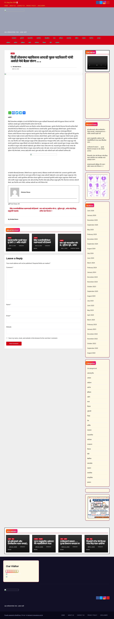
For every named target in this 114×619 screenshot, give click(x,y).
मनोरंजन (37, 42)
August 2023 (91, 296)
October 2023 (91, 286)
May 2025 (90, 229)
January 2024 (91, 272)
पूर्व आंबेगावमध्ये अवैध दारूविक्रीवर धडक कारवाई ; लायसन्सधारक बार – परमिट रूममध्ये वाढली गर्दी (96, 131)
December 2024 (92, 239)
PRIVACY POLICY (31, 5)
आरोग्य (15, 42)
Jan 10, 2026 (39, 546)
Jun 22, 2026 (13, 546)
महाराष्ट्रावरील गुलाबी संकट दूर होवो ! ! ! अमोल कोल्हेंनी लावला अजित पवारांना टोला (17, 242)
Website (8, 327)
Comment (9, 267)
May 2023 (90, 310)
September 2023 (92, 291)
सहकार (84, 38)
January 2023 (91, 329)
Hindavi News (17, 66)
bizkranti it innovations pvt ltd (35, 615)
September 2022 (92, 348)
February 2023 (92, 324)
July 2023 (90, 301)
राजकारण (14, 38)
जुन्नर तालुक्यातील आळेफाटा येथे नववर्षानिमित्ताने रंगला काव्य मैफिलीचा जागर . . (96, 140)
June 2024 (90, 258)
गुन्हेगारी (22, 38)
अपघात (99, 38)
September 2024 (92, 244)
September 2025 (92, 225)
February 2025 (92, 234)
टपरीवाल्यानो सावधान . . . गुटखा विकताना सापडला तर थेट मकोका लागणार (96, 149)
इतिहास (61, 38)
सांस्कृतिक (47, 38)
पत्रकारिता (30, 38)
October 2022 (91, 343)
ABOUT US (13, 5)
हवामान (89, 482)
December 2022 (92, 334)
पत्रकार (57, 42)
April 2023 (90, 315)
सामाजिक (39, 38)
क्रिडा (89, 406)
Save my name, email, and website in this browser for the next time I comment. (33, 338)
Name (8, 304)
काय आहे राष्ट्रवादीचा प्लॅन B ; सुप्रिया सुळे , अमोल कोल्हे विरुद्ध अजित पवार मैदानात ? (69, 246)
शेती (51, 42)
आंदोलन (8, 42)
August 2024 (91, 248)
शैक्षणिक (91, 38)
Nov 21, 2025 (65, 546)
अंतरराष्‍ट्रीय (90, 373)
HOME (6, 5)
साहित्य (76, 38)
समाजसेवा (69, 38)
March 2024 (91, 263)
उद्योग (29, 42)
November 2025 (92, 220)
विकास (44, 42)
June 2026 (90, 210)
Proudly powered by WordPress (12, 615)
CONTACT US (21, 5)
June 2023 (90, 305)
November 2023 (92, 282)
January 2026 (91, 215)
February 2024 (92, 267)
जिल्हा (88, 416)
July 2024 (90, 253)
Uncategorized (92, 368)
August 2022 (91, 353)
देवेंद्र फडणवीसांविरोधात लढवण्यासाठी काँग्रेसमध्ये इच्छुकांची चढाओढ (42, 242)
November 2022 (92, 339)
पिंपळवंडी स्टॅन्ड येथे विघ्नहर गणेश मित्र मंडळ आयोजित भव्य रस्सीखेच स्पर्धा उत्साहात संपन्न (97, 157)
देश (88, 420)
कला (54, 38)
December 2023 (92, 277)
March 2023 (91, 320)
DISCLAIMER (41, 5)
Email (8, 316)
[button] (108, 40)
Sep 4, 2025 (91, 546)
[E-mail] (11, 201)
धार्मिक (89, 425)
